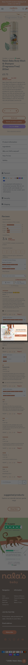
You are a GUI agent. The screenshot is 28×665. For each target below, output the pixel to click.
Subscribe (20, 335)
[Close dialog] (26, 325)
